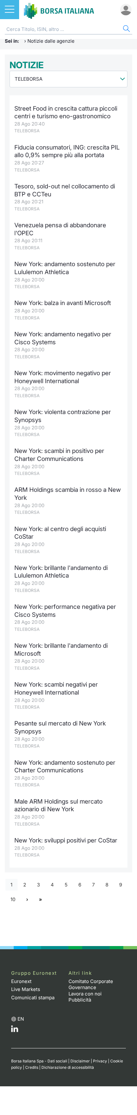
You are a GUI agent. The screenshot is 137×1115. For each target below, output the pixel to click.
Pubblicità (79, 1000)
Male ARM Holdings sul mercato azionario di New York (58, 805)
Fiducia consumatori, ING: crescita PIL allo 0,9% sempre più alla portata (67, 151)
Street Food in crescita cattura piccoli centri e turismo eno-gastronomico (65, 112)
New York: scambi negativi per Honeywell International (56, 688)
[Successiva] (27, 900)
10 (13, 899)
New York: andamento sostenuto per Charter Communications (64, 766)
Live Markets (25, 989)
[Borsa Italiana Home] (59, 9)
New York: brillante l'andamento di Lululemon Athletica (61, 571)
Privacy (100, 1061)
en (21, 1019)
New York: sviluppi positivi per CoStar (65, 840)
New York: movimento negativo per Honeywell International (62, 377)
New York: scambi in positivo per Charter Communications (59, 455)
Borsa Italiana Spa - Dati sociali (39, 1061)
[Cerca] (125, 29)
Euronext (21, 981)
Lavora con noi (85, 994)
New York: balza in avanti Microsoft (62, 303)
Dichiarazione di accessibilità (67, 1067)
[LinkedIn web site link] (14, 1030)
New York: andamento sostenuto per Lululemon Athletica (64, 268)
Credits (31, 1067)
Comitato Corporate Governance (90, 984)
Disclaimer (80, 1061)
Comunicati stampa (32, 998)
